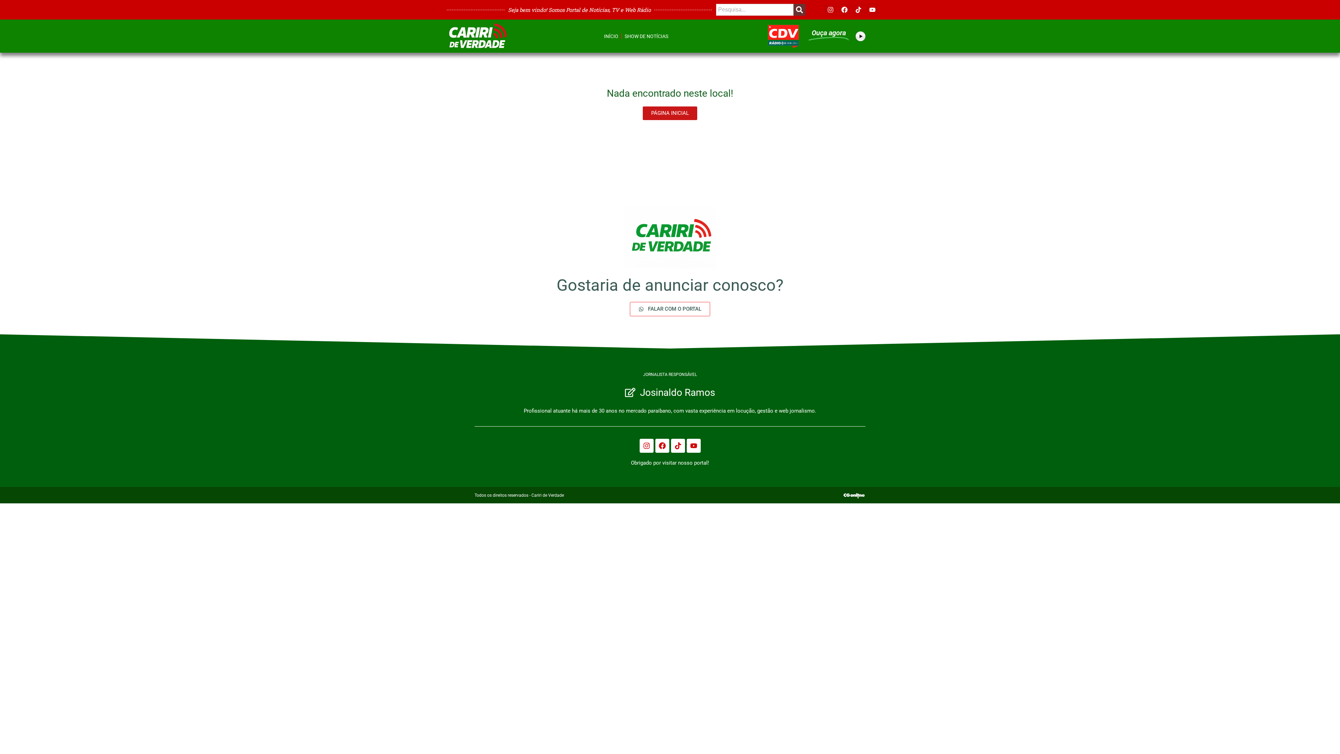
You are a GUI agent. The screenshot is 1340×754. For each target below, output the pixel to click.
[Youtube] (872, 9)
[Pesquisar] (799, 10)
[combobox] (755, 10)
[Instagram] (830, 9)
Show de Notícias (646, 36)
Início (611, 36)
